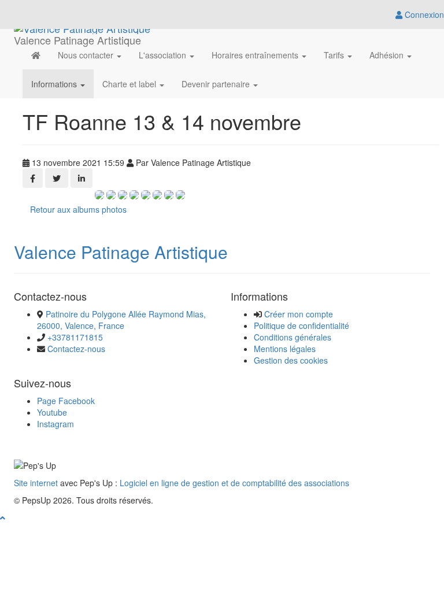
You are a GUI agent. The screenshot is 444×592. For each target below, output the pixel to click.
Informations (55, 84)
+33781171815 (75, 337)
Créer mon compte (298, 314)
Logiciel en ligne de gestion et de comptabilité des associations (234, 483)
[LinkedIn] (81, 178)
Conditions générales (292, 337)
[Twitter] (56, 178)
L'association (163, 55)
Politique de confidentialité (301, 325)
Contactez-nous (76, 348)
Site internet (36, 483)
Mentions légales (285, 348)
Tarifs (335, 55)
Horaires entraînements (256, 55)
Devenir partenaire (217, 84)
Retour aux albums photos (78, 209)
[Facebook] (33, 178)
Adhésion (387, 55)
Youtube (52, 412)
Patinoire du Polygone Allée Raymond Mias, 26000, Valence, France (121, 319)
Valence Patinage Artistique (121, 251)
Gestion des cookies (291, 360)
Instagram (55, 424)
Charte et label (130, 84)
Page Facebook (66, 400)
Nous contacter (87, 55)
